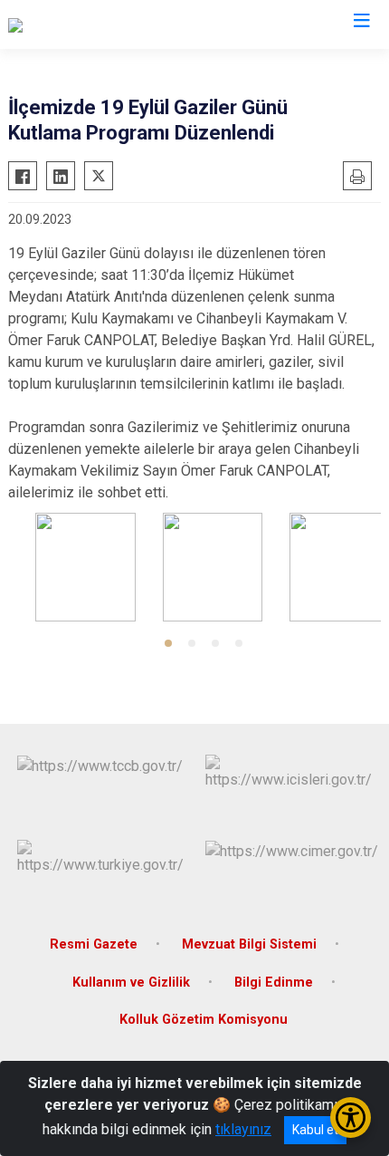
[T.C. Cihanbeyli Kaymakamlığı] (98, 24)
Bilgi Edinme (273, 982)
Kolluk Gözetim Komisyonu (203, 1019)
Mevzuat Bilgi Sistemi (249, 944)
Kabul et (315, 1129)
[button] (168, 643)
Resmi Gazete (94, 944)
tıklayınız (243, 1129)
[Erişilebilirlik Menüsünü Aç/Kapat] (350, 1117)
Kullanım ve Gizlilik (131, 982)
